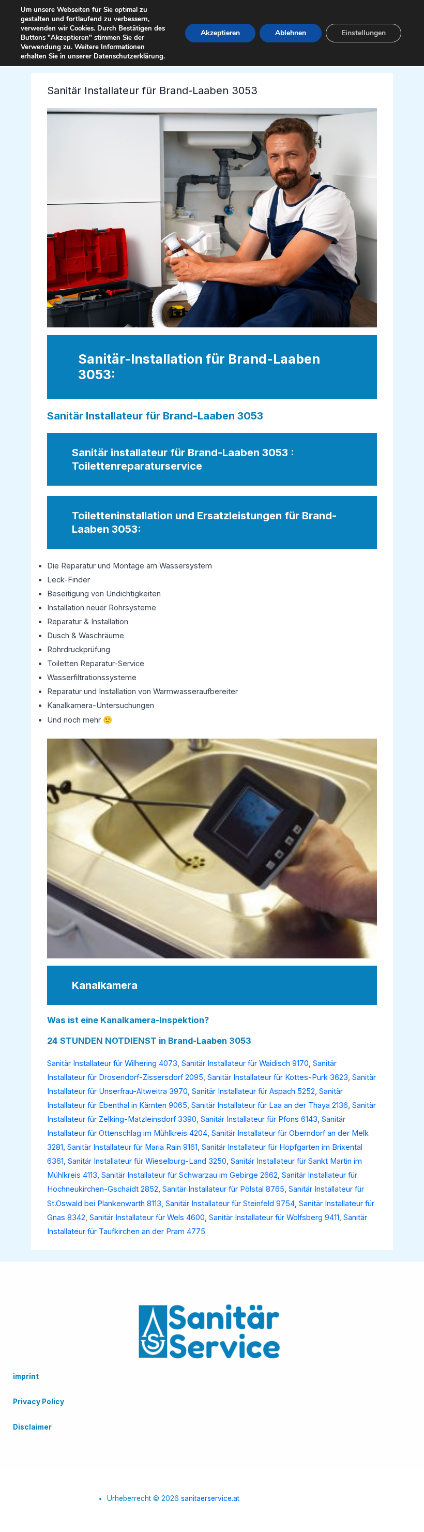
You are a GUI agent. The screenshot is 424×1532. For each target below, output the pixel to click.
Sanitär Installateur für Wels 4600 (147, 1217)
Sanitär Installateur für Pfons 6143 (259, 1119)
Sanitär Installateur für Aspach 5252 (253, 1091)
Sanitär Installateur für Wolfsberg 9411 (274, 1217)
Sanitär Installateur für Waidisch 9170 (245, 1063)
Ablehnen (290, 33)
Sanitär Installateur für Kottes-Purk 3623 (277, 1077)
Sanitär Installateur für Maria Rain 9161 (132, 1147)
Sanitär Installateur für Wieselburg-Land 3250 (147, 1161)
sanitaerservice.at (210, 1498)
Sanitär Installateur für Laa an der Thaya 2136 (269, 1105)
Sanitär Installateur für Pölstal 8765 (223, 1189)
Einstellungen (363, 33)
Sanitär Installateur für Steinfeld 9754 (230, 1203)
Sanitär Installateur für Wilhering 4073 (112, 1063)
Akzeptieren (220, 33)
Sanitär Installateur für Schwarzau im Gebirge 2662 (189, 1175)
